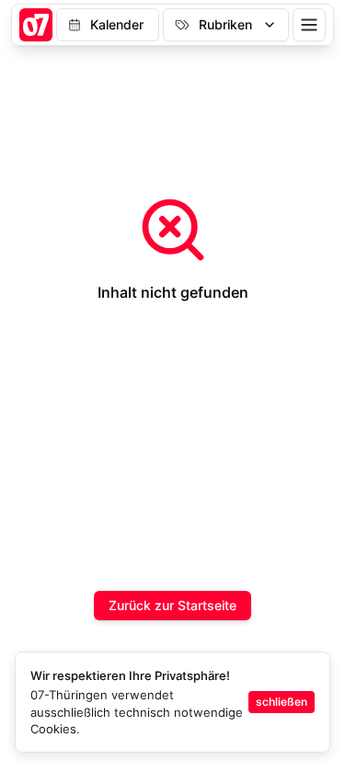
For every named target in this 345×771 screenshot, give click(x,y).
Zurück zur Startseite (172, 605)
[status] (172, 702)
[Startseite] (35, 24)
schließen (281, 702)
